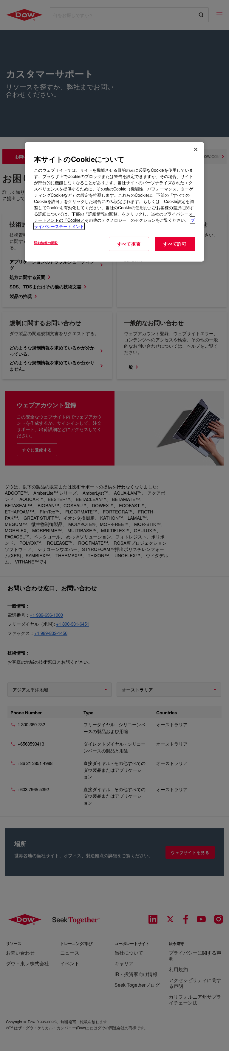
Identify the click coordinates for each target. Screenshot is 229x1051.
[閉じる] (195, 149)
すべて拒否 (129, 244)
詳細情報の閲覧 (46, 242)
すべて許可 (175, 244)
